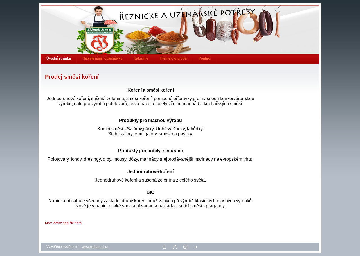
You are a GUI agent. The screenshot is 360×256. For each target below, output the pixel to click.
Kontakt (204, 58)
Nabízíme (141, 58)
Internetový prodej (173, 58)
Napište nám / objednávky (102, 58)
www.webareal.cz (95, 247)
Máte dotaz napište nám (63, 223)
